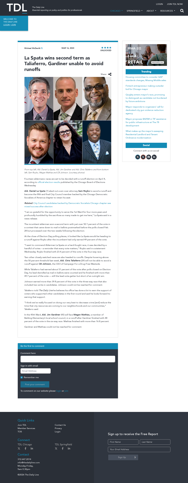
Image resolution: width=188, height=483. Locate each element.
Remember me (31, 377)
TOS (20, 431)
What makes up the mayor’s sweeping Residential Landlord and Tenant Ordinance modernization (144, 134)
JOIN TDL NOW (175, 4)
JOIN (13, 24)
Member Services (26, 428)
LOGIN (159, 4)
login (58, 390)
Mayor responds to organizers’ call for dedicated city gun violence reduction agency (145, 110)
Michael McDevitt (32, 48)
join (66, 390)
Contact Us (60, 425)
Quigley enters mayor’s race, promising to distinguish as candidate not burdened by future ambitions (146, 98)
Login (57, 431)
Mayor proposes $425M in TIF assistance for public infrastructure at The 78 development (146, 122)
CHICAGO (115, 10)
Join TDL (22, 425)
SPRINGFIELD (134, 10)
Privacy (58, 428)
